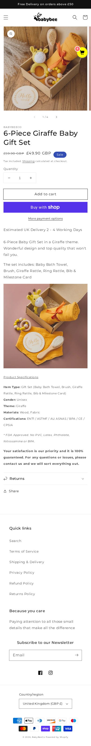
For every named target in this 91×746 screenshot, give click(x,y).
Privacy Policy (21, 572)
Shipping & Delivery (26, 562)
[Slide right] (56, 117)
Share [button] (14, 491)
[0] (82, 53)
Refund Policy (21, 583)
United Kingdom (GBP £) (43, 703)
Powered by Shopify (57, 737)
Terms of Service (24, 551)
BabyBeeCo (38, 737)
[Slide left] (35, 117)
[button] (6, 17)
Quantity (11, 169)
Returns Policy (22, 594)
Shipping (28, 161)
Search (15, 541)
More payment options (45, 218)
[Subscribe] (76, 655)
